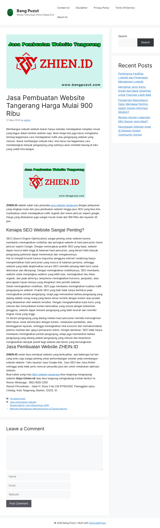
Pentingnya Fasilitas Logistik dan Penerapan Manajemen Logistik (133, 77)
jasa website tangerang (64, 205)
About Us (62, 17)
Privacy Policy (101, 7)
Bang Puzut (28, 10)
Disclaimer (82, 7)
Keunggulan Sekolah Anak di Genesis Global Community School (134, 130)
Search (122, 36)
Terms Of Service (125, 7)
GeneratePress (97, 522)
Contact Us (63, 7)
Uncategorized (17, 398)
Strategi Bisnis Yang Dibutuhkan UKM (29, 405)
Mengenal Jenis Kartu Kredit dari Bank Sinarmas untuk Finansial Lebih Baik (134, 90)
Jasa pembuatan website (23, 402)
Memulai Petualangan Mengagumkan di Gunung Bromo (38, 408)
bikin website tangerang (46, 374)
